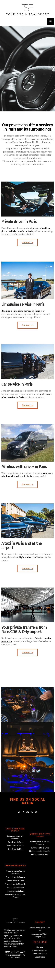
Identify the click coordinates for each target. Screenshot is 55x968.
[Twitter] (19, 812)
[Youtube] (28, 812)
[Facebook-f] (23, 812)
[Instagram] (36, 812)
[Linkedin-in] (32, 812)
